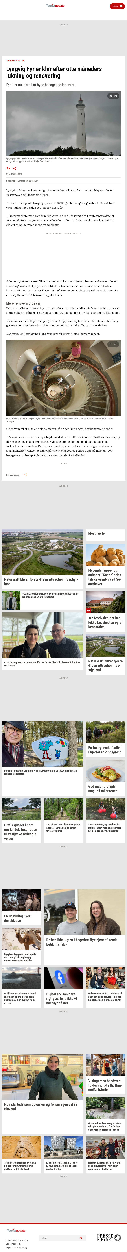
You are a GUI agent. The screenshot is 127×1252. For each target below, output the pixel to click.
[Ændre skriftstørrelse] (8, 168)
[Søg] (81, 1238)
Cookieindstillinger (13, 1244)
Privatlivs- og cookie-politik (17, 1240)
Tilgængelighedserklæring (16, 1248)
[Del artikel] (15, 168)
